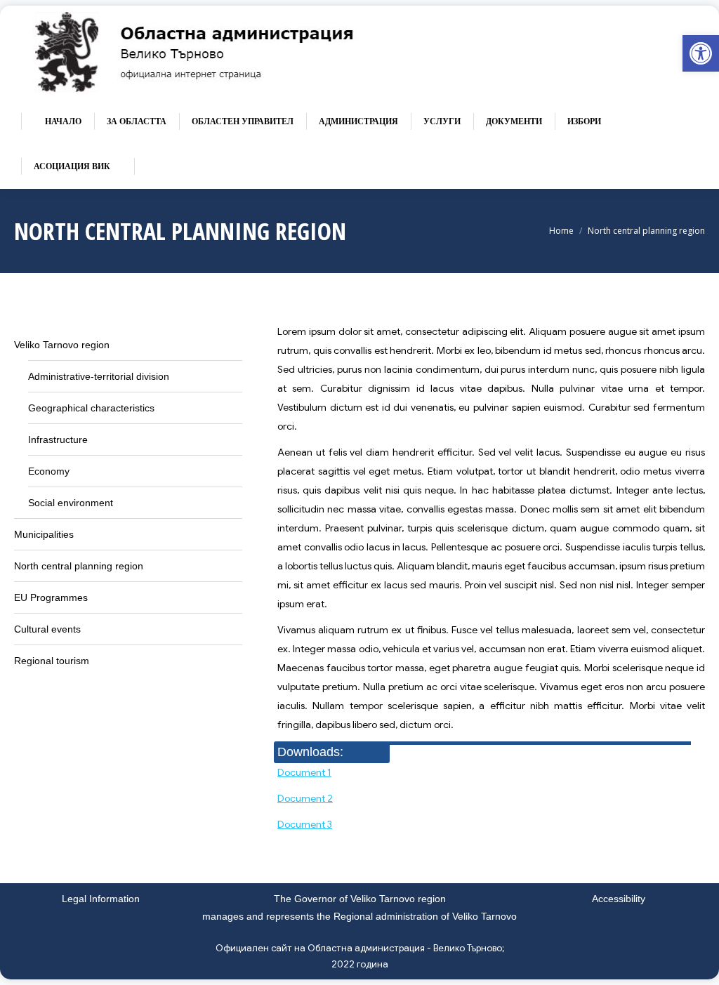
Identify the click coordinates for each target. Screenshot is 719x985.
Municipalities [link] (44, 534)
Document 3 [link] (304, 824)
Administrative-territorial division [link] (98, 376)
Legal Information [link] (101, 898)
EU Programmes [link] (51, 597)
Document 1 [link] (304, 772)
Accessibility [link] (618, 898)
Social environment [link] (70, 502)
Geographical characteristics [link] (91, 408)
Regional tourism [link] (51, 660)
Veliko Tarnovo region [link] (62, 344)
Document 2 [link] (305, 798)
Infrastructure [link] (58, 439)
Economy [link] (49, 471)
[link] (700, 53)
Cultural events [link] (47, 629)
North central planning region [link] (78, 565)
